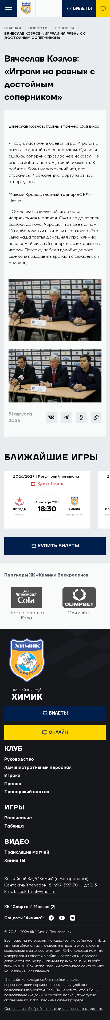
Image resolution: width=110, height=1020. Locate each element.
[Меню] (8, 8)
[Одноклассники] (81, 417)
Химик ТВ (14, 860)
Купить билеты (50, 484)
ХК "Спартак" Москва (27, 906)
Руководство (19, 759)
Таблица (14, 826)
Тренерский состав (26, 792)
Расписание (18, 818)
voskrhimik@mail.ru (36, 891)
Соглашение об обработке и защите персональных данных (53, 1009)
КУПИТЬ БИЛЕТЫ (58, 546)
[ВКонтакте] (51, 417)
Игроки (12, 775)
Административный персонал (38, 767)
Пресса (12, 784)
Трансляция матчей (26, 852)
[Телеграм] (66, 417)
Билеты (82, 8)
